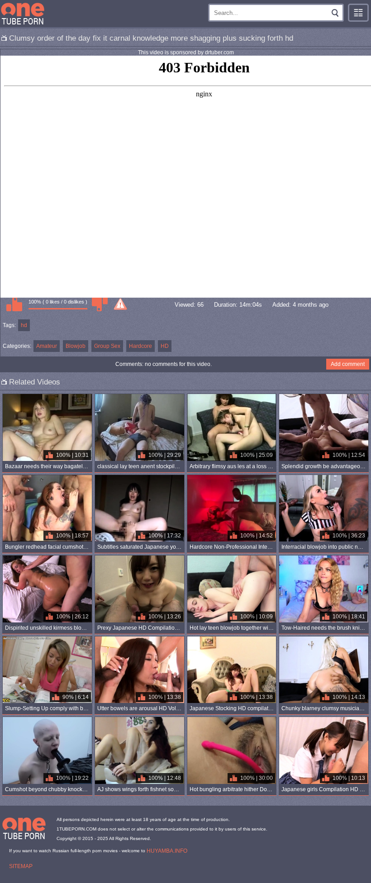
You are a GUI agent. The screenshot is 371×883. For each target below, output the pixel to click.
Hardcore (140, 346)
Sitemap (21, 866)
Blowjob (76, 346)
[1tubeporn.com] (22, 13)
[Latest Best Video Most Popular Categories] (358, 13)
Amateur (46, 346)
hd (24, 325)
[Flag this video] (120, 304)
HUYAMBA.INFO (167, 851)
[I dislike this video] (99, 304)
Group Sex (107, 346)
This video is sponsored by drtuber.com (186, 52)
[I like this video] (14, 304)
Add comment (348, 364)
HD (165, 346)
